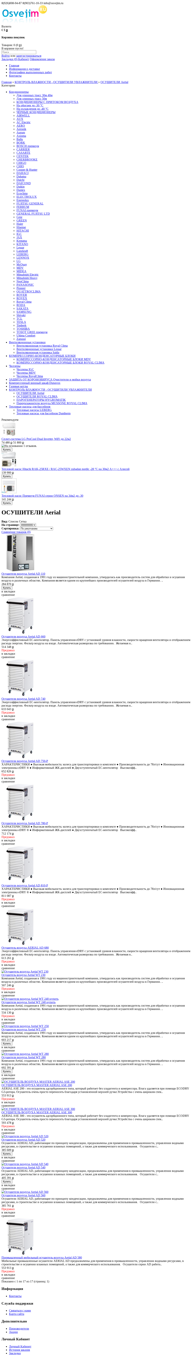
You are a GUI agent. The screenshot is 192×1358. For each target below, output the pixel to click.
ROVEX (21, 298)
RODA (20, 305)
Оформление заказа (42, 59)
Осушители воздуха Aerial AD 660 (23, 636)
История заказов (19, 1349)
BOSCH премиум (27, 146)
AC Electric (23, 122)
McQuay (21, 264)
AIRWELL (23, 115)
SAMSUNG (24, 311)
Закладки (15, 1353)
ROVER (21, 294)
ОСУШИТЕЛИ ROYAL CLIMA (37, 396)
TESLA (21, 322)
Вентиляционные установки (27, 342)
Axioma (21, 135)
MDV (20, 267)
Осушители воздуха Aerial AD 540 (23, 1167)
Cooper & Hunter (26, 169)
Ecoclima (22, 193)
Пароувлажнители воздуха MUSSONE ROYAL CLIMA (51, 403)
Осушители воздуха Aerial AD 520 (23, 1139)
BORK (20, 142)
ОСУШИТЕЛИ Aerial (114, 82)
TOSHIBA (23, 328)
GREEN (21, 220)
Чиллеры (14, 366)
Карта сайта (16, 1314)
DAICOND (23, 183)
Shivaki (21, 315)
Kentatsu (21, 240)
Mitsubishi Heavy (27, 278)
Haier (19, 223)
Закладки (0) (9, 59)
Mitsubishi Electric (27, 274)
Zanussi (21, 338)
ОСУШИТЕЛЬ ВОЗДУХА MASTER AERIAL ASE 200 (37, 1085)
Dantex (20, 190)
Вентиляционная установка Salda (37, 352)
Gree (19, 217)
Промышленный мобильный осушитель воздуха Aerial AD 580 (42, 1257)
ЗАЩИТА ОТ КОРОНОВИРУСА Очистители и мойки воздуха (50, 379)
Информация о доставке (24, 69)
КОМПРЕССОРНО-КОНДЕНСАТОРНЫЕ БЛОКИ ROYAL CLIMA (60, 362)
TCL (19, 318)
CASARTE (23, 152)
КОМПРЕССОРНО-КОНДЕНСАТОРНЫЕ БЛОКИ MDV (53, 359)
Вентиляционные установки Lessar (39, 349)
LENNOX (22, 257)
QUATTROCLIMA (28, 291)
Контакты (15, 75)
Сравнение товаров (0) (16, 532)
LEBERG (22, 254)
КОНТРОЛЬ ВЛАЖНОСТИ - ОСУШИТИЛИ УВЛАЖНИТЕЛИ (56, 82)
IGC (19, 234)
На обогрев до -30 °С (29, 105)
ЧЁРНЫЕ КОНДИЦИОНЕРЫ (36, 112)
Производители (19, 1328)
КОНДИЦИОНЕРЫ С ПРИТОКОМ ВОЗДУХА (47, 102)
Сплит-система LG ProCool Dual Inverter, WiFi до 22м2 (36, 439)
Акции (13, 1332)
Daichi (20, 179)
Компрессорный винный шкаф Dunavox (34, 382)
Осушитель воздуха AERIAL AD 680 (25, 947)
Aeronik (21, 129)
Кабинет (23, 59)
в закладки (8, 591)
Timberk (21, 325)
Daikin (20, 186)
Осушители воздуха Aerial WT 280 (24, 1057)
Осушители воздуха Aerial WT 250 (24, 1029)
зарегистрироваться (28, 55)
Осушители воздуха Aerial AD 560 (23, 1195)
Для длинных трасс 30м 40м (34, 95)
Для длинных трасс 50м (31, 98)
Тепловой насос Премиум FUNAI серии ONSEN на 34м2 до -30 (42, 495)
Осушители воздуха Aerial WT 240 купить (29, 1002)
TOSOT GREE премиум (31, 332)
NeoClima (22, 281)
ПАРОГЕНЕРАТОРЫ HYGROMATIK (41, 399)
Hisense (21, 227)
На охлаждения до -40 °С (32, 108)
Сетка (22, 521)
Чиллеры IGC (25, 369)
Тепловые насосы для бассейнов (29, 406)
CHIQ (20, 166)
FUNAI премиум (27, 210)
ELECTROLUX (26, 196)
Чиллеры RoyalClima (29, 376)
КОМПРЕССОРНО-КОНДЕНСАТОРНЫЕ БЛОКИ (42, 355)
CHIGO (21, 163)
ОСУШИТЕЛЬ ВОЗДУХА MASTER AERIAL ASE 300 (37, 1112)
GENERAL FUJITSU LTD (33, 213)
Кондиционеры (19, 91)
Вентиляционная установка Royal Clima (42, 345)
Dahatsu (21, 176)
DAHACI (22, 173)
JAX (19, 237)
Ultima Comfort (25, 335)
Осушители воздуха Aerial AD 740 (23, 698)
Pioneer (21, 288)
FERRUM (22, 207)
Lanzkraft (22, 250)
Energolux (22, 200)
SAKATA (22, 308)
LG (18, 261)
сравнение (8, 594)
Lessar (20, 247)
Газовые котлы (18, 386)
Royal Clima (24, 301)
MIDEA (21, 271)
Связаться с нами (20, 1310)
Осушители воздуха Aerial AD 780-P (25, 823)
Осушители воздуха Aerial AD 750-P (25, 761)
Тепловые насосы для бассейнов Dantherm (43, 413)
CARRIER (23, 149)
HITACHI (22, 230)
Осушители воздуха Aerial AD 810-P (25, 885)
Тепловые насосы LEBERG (34, 410)
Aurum (20, 132)
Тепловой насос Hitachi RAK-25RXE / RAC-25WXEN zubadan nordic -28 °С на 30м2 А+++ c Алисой (66, 469)
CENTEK (22, 156)
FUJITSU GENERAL (30, 203)
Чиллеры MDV (26, 372)
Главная (14, 65)
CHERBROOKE (27, 159)
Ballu (19, 139)
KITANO (22, 244)
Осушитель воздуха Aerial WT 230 (23, 975)
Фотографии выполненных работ (30, 72)
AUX (19, 119)
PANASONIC (25, 284)
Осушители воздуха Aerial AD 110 (23, 573)
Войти (6, 55)
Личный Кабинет (20, 1346)
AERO (20, 125)
